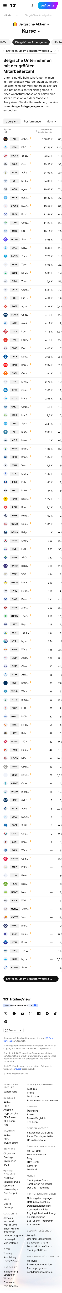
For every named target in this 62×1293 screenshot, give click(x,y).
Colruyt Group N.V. (25, 164)
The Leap (32, 1122)
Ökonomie (9, 1153)
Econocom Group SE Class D (25, 239)
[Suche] (31, 5)
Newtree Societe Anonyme (25, 892)
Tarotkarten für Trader (39, 1183)
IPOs (6, 1164)
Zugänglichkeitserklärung (41, 1213)
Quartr (18, 1069)
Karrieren (32, 1165)
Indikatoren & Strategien (10, 1273)
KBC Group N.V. (25, 147)
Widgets (31, 1235)
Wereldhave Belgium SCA (25, 691)
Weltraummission (36, 1154)
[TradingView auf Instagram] (30, 1013)
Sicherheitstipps (36, 1216)
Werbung (32, 1260)
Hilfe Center (33, 1161)
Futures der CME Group (40, 1132)
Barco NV (25, 364)
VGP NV (25, 574)
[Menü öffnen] (5, 5)
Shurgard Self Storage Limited (25, 540)
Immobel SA (25, 925)
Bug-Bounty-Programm (40, 1220)
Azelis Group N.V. (25, 323)
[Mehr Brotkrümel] (17, 15)
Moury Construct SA (25, 582)
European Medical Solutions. (25, 967)
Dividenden (9, 1160)
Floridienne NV (25, 348)
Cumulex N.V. (25, 933)
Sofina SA (25, 682)
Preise (30, 1092)
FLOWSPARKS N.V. (25, 708)
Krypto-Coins (10, 1113)
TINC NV (25, 950)
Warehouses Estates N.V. (25, 850)
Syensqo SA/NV (25, 205)
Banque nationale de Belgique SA (25, 456)
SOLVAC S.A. (25, 816)
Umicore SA (25, 222)
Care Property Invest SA (25, 783)
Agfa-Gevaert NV (25, 306)
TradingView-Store (37, 1180)
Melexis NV (25, 440)
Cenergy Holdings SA (25, 314)
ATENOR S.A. (25, 674)
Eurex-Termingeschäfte (40, 1136)
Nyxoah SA (25, 641)
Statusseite (33, 1224)
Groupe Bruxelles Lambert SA (25, 289)
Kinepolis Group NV (25, 431)
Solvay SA (25, 247)
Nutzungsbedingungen (40, 1198)
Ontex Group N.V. (25, 256)
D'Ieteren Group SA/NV (25, 381)
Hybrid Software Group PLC (25, 590)
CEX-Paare (9, 1117)
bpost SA (25, 155)
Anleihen (8, 1109)
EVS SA (25, 549)
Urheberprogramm (13, 1235)
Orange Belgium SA (25, 373)
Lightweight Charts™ (38, 1242)
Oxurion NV (25, 774)
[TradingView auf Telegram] (47, 1013)
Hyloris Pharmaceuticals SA (25, 724)
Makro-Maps (10, 1189)
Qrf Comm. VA (25, 800)
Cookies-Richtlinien (37, 1209)
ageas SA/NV (25, 189)
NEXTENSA (25, 758)
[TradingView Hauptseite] (13, 5)
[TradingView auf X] (5, 1013)
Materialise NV (25, 398)
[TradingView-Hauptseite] (17, 999)
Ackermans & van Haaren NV (25, 172)
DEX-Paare (9, 1120)
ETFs (6, 1105)
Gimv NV (25, 666)
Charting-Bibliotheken (39, 1238)
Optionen (8, 1185)
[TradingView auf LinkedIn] (39, 1013)
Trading (7, 1253)
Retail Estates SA (25, 733)
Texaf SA (25, 632)
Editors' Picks (10, 1261)
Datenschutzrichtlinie (39, 1205)
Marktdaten (33, 1096)
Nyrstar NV (25, 959)
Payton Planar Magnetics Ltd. (25, 624)
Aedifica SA (25, 657)
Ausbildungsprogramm (40, 1271)
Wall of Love (10, 1224)
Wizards (8, 1278)
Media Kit (32, 1169)
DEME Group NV (25, 272)
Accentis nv (25, 808)
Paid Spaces (10, 1285)
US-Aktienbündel (36, 1140)
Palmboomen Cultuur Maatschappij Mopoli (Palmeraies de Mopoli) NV (25, 867)
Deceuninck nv (25, 356)
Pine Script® (10, 1193)
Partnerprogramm (37, 1268)
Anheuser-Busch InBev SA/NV (25, 138)
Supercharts (10, 1091)
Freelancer (9, 1282)
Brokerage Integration (39, 1264)
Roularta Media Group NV (25, 507)
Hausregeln (9, 1239)
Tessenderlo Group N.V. (25, 264)
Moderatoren (10, 1242)
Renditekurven (11, 1181)
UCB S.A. (25, 231)
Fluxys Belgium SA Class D (25, 515)
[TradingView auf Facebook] (14, 1013)
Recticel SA (25, 498)
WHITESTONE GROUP (25, 900)
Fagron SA (25, 339)
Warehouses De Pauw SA (25, 649)
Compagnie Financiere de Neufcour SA (25, 908)
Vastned (25, 917)
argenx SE (25, 448)
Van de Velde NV (25, 465)
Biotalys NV (25, 699)
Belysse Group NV (25, 532)
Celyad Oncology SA (25, 833)
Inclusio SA (25, 791)
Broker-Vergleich (36, 1118)
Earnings (8, 1157)
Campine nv (25, 858)
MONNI (25, 741)
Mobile (7, 1203)
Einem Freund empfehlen (11, 1230)
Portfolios (8, 1178)
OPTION (25, 766)
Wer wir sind (34, 1150)
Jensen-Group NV (25, 423)
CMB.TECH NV (25, 406)
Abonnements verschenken (42, 1100)
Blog (29, 1158)
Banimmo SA (25, 841)
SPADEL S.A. (25, 473)
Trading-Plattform (37, 1250)
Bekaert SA (25, 197)
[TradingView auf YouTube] (22, 1013)
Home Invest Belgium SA (25, 749)
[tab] (31, 42)
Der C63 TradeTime (38, 1187)
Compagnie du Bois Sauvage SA (25, 523)
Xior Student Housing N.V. (25, 607)
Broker (30, 1114)
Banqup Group (25, 565)
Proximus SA (25, 214)
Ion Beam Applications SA (25, 415)
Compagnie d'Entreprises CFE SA (25, 390)
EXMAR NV (25, 482)
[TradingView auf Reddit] (5, 1021)
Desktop (8, 1207)
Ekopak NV (25, 599)
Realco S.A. (25, 883)
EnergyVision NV (25, 615)
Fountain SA (25, 942)
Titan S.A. (25, 281)
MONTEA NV (25, 716)
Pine (5, 1124)
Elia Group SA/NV (25, 297)
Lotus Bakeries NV (25, 331)
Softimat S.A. (25, 825)
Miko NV (25, 490)
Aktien (7, 1102)
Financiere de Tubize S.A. (25, 875)
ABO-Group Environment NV (25, 557)
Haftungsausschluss (38, 1201)
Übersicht (32, 1110)
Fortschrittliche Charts (39, 1246)
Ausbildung (9, 1257)
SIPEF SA (25, 180)
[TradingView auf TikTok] (55, 1013)
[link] (31, 51)
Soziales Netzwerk (8, 1219)
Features (32, 1088)
